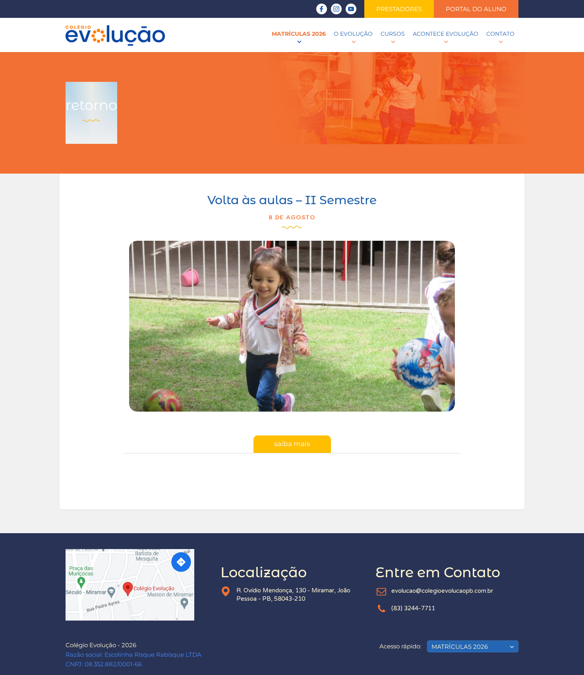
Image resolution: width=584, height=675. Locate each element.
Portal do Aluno (476, 9)
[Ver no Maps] (137, 585)
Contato (500, 33)
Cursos (393, 33)
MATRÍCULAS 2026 (299, 33)
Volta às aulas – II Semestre (292, 200)
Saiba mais (292, 444)
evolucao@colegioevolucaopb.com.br (442, 590)
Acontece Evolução (445, 33)
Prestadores (399, 9)
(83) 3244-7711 (413, 608)
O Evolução (353, 33)
